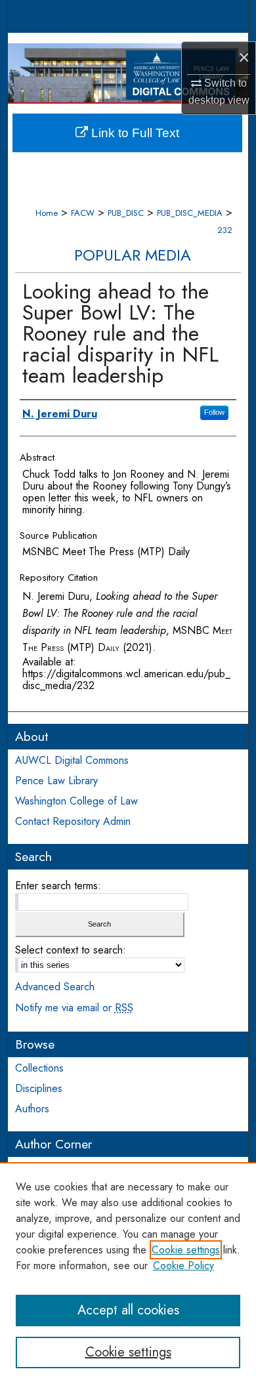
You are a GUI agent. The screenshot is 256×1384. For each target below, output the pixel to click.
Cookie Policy (183, 1265)
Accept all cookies (128, 1310)
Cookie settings (186, 1249)
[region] (128, 1273)
